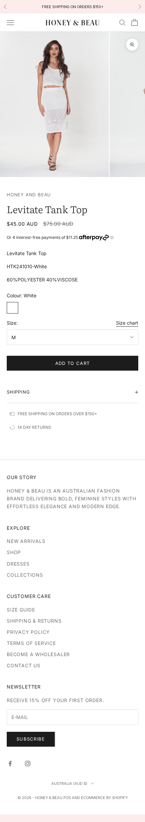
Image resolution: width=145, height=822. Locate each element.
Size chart (127, 323)
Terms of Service (31, 643)
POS (67, 797)
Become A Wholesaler (38, 654)
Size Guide (21, 610)
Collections (25, 575)
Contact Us (23, 665)
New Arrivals (26, 541)
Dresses (18, 564)
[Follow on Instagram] (27, 763)
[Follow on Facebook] (10, 763)
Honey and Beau (29, 194)
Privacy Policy (28, 632)
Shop (14, 552)
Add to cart (72, 363)
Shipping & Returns (34, 621)
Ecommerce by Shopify (104, 797)
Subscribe (31, 739)
